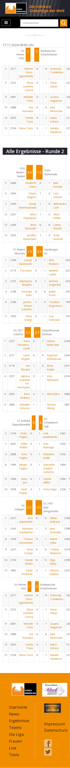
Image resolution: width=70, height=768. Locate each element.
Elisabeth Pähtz (30, 184)
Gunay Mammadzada (27, 205)
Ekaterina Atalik (48, 456)
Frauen (15, 741)
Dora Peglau (23, 456)
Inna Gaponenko (26, 520)
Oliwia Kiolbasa (55, 520)
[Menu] (6, 23)
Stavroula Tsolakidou (56, 70)
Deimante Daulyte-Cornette (49, 468)
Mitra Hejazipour (29, 216)
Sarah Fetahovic (27, 572)
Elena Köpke (50, 367)
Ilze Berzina (25, 367)
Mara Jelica (53, 394)
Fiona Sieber (53, 84)
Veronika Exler (27, 293)
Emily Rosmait (58, 237)
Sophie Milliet (47, 480)
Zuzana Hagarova (56, 98)
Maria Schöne (54, 119)
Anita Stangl (28, 318)
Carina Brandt (57, 226)
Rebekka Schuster (25, 406)
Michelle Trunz (28, 98)
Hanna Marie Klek (53, 342)
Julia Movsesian (56, 109)
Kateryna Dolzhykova (26, 530)
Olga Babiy (53, 561)
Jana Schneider (55, 530)
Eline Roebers (54, 262)
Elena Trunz (26, 128)
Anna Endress (25, 395)
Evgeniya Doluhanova (54, 357)
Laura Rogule (26, 357)
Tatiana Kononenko (26, 540)
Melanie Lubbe (53, 272)
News (14, 714)
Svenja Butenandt (25, 262)
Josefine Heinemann (29, 237)
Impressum (54, 723)
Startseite (18, 707)
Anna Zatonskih (30, 226)
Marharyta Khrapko (26, 283)
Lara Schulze (57, 195)
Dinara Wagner (31, 195)
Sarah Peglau (23, 491)
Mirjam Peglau (23, 466)
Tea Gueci (26, 270)
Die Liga (16, 734)
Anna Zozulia (28, 551)
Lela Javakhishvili (50, 435)
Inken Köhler (57, 216)
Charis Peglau (23, 435)
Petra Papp (50, 489)
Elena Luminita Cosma (28, 86)
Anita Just (24, 480)
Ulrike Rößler (23, 445)
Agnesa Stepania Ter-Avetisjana (24, 381)
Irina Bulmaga (48, 445)
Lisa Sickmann (54, 318)
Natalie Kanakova (56, 130)
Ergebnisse (19, 720)
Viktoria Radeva (54, 572)
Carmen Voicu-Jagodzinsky (26, 72)
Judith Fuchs (52, 293)
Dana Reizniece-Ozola (24, 344)
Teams (15, 727)
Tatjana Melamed (55, 551)
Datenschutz (56, 730)
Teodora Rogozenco (55, 303)
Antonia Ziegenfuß (55, 283)
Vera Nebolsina (53, 378)
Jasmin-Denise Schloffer (26, 305)
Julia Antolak (57, 184)
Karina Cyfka (53, 540)
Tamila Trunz (29, 119)
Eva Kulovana (27, 109)
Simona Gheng (51, 406)
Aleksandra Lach (59, 205)
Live (12, 748)
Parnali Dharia (29, 561)
